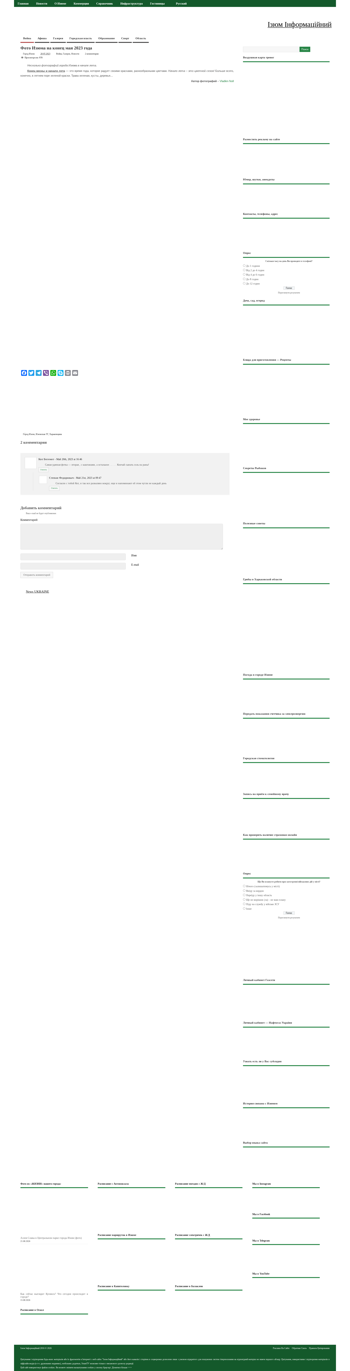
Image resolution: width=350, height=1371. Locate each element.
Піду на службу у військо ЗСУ (262, 904)
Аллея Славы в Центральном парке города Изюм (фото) (51, 1238)
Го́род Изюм (29, 434)
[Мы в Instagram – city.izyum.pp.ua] (286, 1200)
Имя (134, 555)
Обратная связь (299, 1348)
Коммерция (81, 3)
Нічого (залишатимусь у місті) (263, 886)
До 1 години (253, 266)
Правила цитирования (319, 1348)
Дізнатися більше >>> (122, 1367)
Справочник (104, 3)
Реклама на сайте (281, 1348)
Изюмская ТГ (42, 434)
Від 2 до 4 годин (255, 270)
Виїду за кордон (255, 891)
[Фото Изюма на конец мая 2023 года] (22, 446)
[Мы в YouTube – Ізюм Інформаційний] (286, 1288)
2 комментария (92, 54)
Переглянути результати (289, 292)
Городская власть (80, 38)
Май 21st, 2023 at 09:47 (88, 478)
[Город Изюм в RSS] (175, 1351)
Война (27, 38)
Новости (41, 3)
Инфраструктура (131, 3)
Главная (23, 3)
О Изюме (60, 3)
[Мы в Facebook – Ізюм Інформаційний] (286, 1228)
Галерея (58, 38)
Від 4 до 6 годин (255, 274)
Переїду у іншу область (259, 895)
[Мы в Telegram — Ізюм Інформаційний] (286, 1258)
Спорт (125, 38)
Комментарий (29, 519)
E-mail (135, 564)
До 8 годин (252, 279)
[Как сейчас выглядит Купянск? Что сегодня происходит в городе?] (60, 1290)
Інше (249, 908)
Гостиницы (157, 3)
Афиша (42, 38)
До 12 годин (253, 283)
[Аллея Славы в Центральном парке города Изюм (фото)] (60, 1234)
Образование (106, 38)
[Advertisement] (127, 405)
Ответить (43, 470)
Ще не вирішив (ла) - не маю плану (266, 899)
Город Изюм (29, 54)
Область (140, 38)
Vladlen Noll (227, 81)
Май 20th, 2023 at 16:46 (69, 459)
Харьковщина (55, 434)
